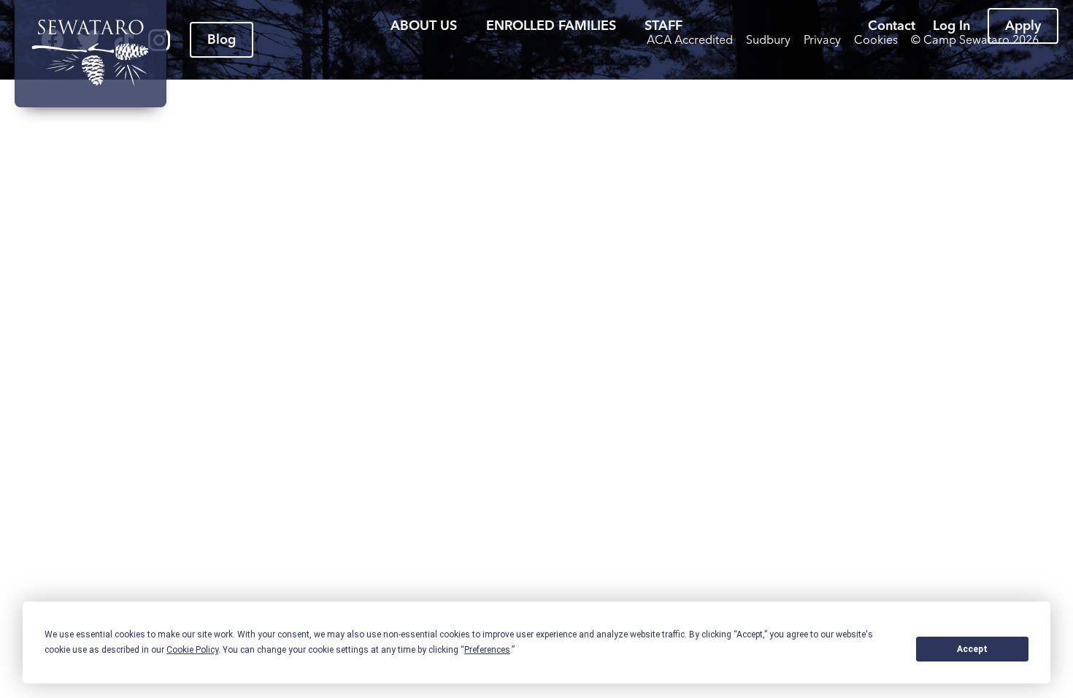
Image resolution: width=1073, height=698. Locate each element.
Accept (972, 649)
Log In (951, 26)
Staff (663, 26)
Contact (891, 26)
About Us (424, 26)
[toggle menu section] (468, 25)
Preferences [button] (487, 650)
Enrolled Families (551, 26)
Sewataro (90, 53)
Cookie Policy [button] (192, 650)
